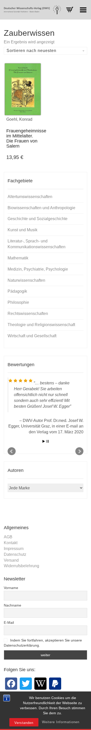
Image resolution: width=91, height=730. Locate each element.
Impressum (14, 548)
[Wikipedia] (40, 684)
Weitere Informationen (60, 722)
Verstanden (23, 723)
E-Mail (9, 622)
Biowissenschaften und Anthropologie (41, 208)
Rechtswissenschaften (28, 313)
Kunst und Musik (22, 230)
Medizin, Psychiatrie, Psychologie (38, 269)
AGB (8, 537)
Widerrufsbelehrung (21, 566)
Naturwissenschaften (26, 280)
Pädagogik (17, 291)
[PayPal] (55, 684)
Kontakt (10, 543)
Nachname (12, 605)
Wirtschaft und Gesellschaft (32, 336)
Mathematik (18, 258)
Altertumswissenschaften (30, 196)
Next (79, 451)
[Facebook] (11, 684)
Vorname (11, 588)
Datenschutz (15, 554)
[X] (26, 684)
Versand (11, 560)
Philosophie (18, 302)
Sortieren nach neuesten (31, 50)
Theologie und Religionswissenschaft (41, 325)
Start (43, 441)
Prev (12, 451)
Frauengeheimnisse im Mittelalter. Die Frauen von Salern (26, 138)
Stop (48, 441)
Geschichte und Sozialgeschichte (37, 219)
